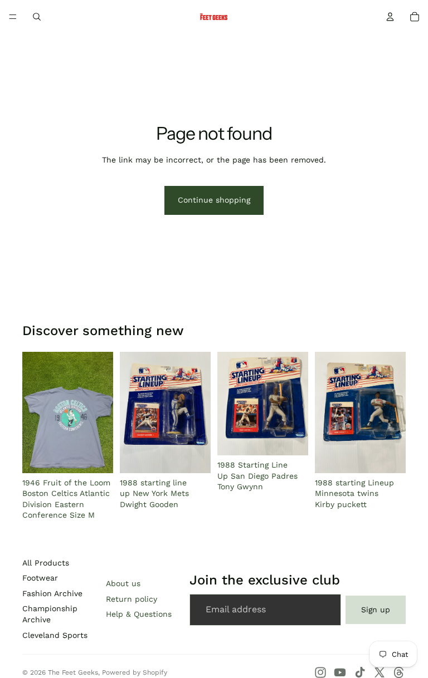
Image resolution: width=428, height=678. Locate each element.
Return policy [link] (131, 599)
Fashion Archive (52, 593)
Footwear (40, 577)
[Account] (390, 16)
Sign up (375, 609)
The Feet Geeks (73, 672)
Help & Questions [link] (139, 614)
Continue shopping (214, 199)
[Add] (96, 456)
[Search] (37, 16)
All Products (45, 562)
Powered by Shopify (134, 672)
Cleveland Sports (54, 635)
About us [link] (123, 583)
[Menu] (13, 17)
